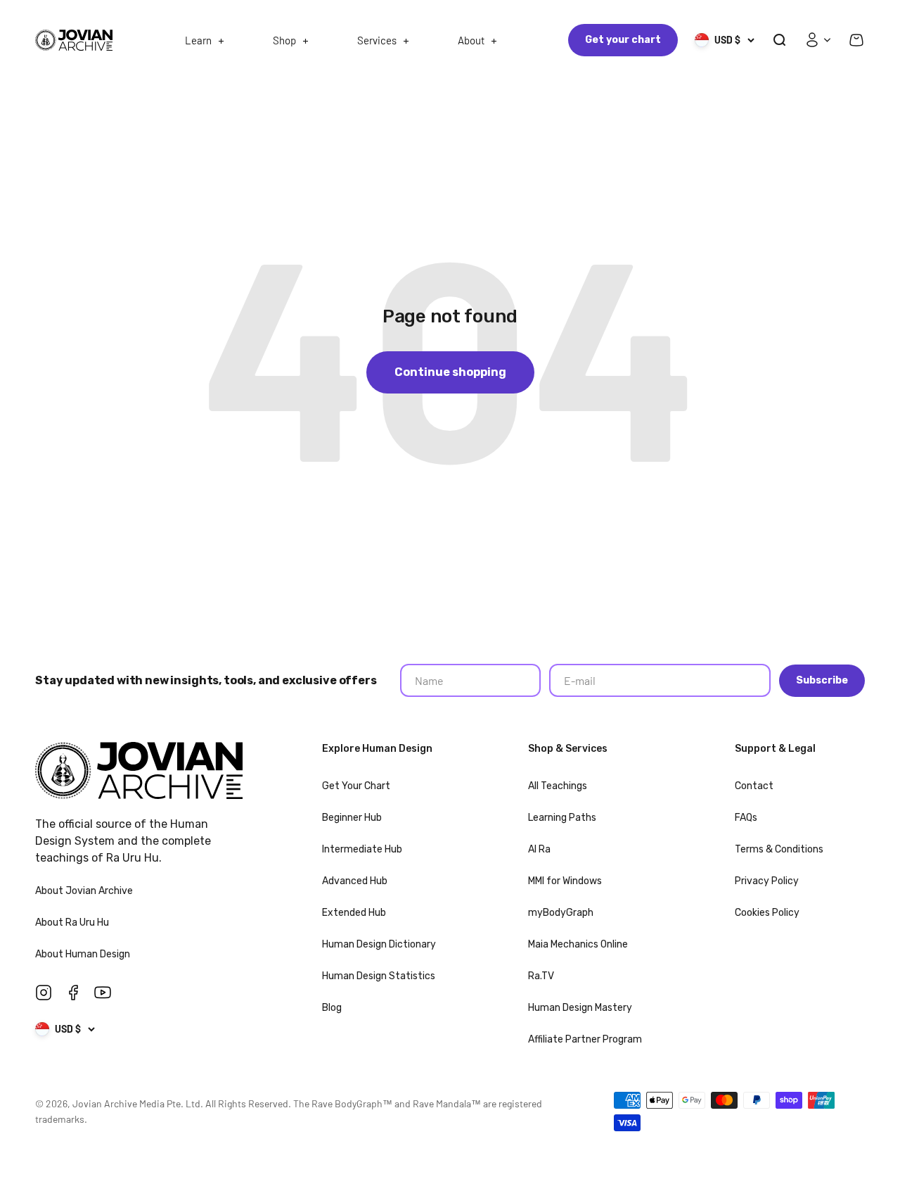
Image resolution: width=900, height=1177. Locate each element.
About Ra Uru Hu (73, 923)
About (471, 40)
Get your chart (623, 40)
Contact (754, 786)
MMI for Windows (565, 881)
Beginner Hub (352, 818)
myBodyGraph (560, 913)
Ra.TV (541, 976)
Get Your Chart (356, 786)
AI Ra (539, 849)
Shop (284, 40)
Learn (198, 40)
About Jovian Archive (85, 891)
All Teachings (557, 786)
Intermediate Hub (362, 849)
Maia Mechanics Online (578, 944)
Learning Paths (562, 818)
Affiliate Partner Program (585, 1039)
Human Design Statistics (378, 976)
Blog (332, 1008)
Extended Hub (354, 913)
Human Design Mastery (580, 1008)
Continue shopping (450, 372)
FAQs (746, 818)
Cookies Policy (767, 913)
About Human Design (83, 954)
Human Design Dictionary (379, 944)
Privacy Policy (767, 881)
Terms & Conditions (779, 849)
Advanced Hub (354, 881)
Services (377, 40)
